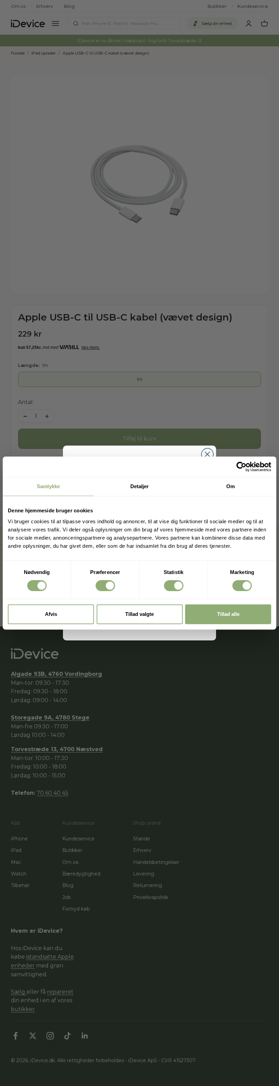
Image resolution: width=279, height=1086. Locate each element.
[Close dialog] (207, 454)
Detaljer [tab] (139, 486)
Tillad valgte (139, 614)
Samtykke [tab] (48, 486)
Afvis (51, 614)
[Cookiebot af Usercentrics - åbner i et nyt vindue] (241, 467)
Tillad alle (228, 614)
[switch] (105, 585)
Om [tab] (230, 486)
